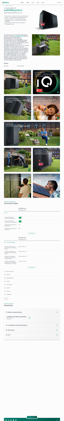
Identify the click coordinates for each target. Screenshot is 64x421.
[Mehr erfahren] (29, 92)
